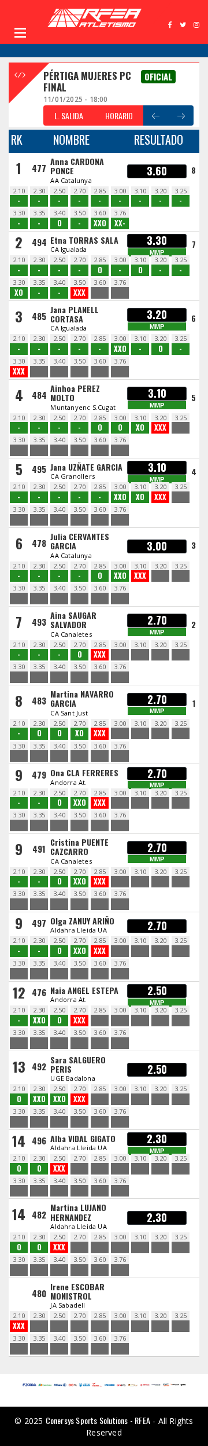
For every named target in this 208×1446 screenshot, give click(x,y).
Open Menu (20, 32)
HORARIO (119, 115)
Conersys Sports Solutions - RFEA (98, 1420)
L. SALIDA (68, 115)
